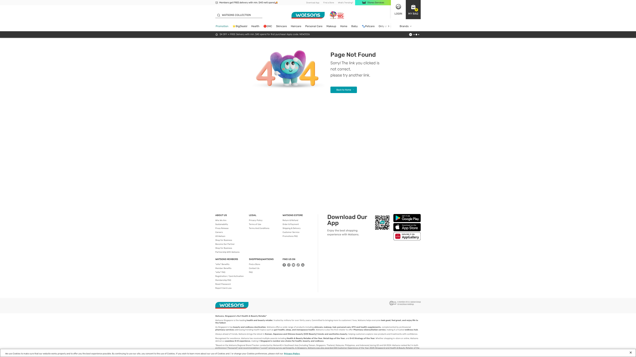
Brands (404, 26)
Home (343, 26)
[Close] (630, 352)
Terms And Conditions (259, 228)
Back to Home (343, 89)
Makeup (331, 26)
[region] (318, 353)
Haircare (296, 26)
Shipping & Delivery (292, 228)
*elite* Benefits (222, 264)
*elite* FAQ (220, 272)
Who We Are (220, 220)
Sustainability (221, 224)
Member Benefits (223, 268)
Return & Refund (290, 220)
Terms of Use (255, 224)
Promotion (222, 26)
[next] (389, 26)
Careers (219, 232)
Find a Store (328, 2)
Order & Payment (291, 224)
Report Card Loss (223, 288)
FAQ (251, 272)
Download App (312, 2)
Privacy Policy (256, 220)
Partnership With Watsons (227, 252)
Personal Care (313, 26)
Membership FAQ (223, 280)
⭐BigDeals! (239, 26)
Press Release (222, 228)
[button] (413, 9)
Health (255, 26)
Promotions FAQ (290, 236)
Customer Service (291, 232)
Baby (354, 26)
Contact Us (254, 268)
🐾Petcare (368, 26)
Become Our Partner (225, 244)
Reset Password (223, 284)
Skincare (281, 26)
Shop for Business (223, 240)
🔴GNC (267, 26)
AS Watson (220, 236)
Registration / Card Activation (229, 276)
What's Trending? (345, 2)
